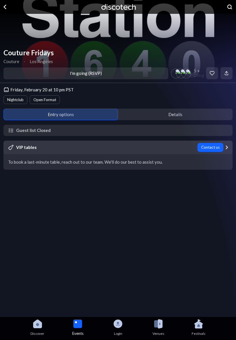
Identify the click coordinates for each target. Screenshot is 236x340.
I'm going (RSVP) (86, 73)
